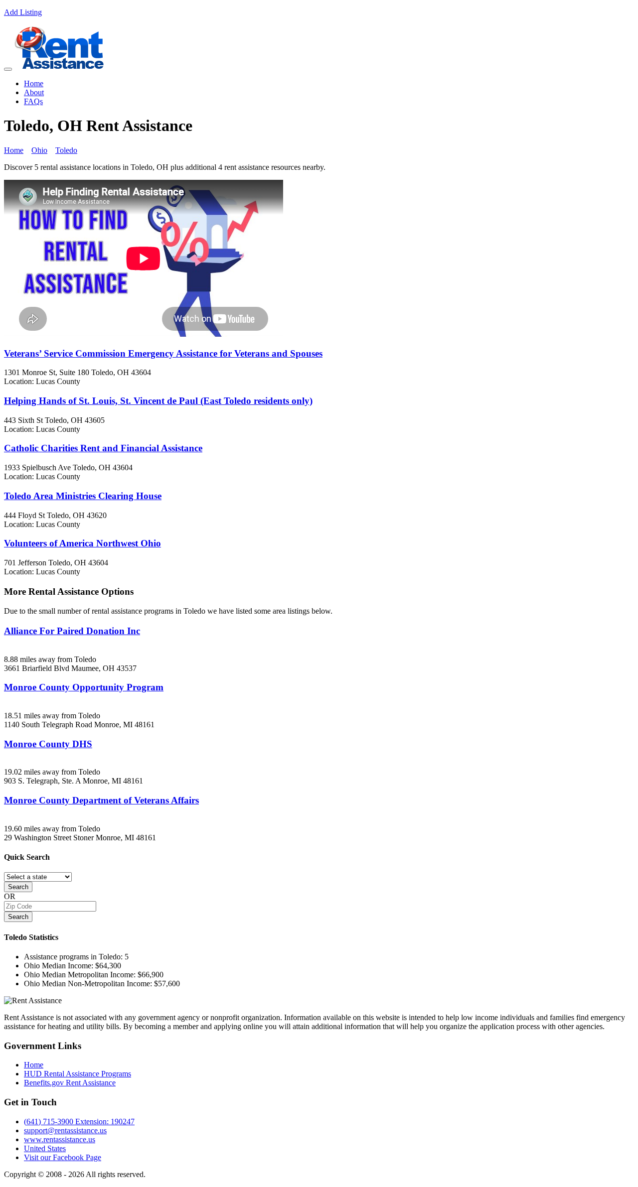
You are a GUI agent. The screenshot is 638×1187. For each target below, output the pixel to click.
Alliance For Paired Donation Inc (72, 631)
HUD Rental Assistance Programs (77, 1073)
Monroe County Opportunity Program (83, 687)
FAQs (33, 101)
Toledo (66, 150)
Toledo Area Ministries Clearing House (82, 496)
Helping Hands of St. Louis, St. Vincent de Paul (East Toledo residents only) (158, 401)
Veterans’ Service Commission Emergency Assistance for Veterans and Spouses (163, 353)
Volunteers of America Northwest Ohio (82, 543)
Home (33, 83)
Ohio (39, 150)
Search (18, 887)
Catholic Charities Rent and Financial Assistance (103, 448)
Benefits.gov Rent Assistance (70, 1082)
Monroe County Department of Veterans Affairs (101, 800)
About (34, 92)
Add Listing (23, 12)
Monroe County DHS (48, 744)
